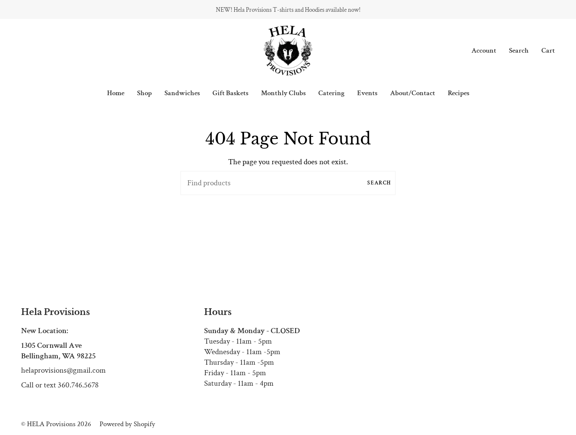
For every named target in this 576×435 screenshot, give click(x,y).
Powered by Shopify (127, 424)
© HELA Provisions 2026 (56, 424)
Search (379, 183)
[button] (144, 93)
